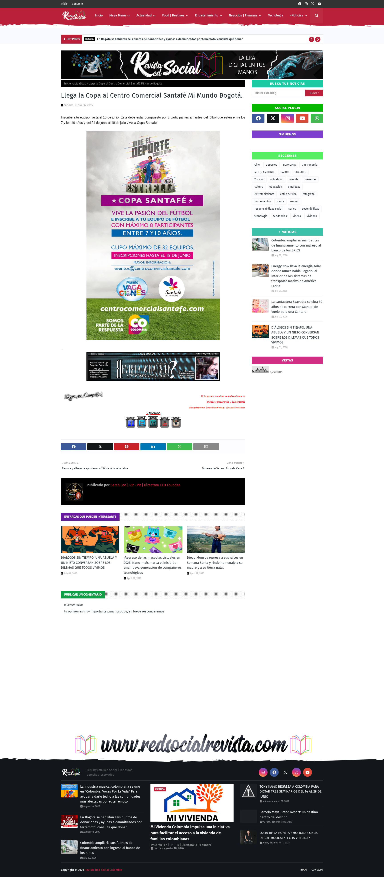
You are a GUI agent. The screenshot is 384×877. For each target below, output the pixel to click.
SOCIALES (300, 172)
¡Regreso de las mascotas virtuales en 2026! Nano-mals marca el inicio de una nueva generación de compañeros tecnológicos (153, 565)
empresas (294, 186)
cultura (258, 186)
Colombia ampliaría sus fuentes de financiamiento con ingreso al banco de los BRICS (296, 245)
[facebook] (299, 4)
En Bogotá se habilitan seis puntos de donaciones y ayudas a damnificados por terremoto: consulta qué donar (170, 39)
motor (280, 201)
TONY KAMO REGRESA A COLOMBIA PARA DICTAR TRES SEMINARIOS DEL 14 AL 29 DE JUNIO (291, 792)
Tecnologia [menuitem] (275, 15)
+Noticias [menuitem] (296, 15)
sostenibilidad (310, 208)
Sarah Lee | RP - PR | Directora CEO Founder (145, 485)
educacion (275, 186)
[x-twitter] (312, 4)
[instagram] (306, 4)
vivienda (312, 216)
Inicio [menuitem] (99, 15)
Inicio (64, 3)
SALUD (285, 172)
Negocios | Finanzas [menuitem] (243, 15)
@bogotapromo (196, 407)
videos (297, 216)
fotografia (309, 194)
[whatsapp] (317, 118)
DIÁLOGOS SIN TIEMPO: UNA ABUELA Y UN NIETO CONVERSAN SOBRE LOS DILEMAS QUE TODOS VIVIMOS (89, 563)
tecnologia (260, 216)
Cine (257, 164)
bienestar (310, 179)
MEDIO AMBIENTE (264, 172)
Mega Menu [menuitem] (117, 15)
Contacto (77, 3)
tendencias (280, 216)
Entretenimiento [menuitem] (206, 15)
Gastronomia (310, 164)
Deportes (271, 164)
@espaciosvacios (235, 407)
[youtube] (319, 4)
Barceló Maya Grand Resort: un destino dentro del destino (289, 814)
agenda (293, 179)
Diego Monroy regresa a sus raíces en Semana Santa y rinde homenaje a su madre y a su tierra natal (215, 563)
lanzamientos (262, 201)
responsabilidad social (268, 208)
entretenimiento (264, 194)
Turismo (259, 179)
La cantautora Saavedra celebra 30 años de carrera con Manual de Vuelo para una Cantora (296, 307)
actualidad (79, 83)
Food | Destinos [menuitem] (173, 15)
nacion (294, 201)
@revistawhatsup (215, 407)
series (292, 208)
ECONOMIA (289, 164)
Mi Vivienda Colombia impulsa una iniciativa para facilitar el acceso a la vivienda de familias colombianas (190, 833)
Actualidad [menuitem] (144, 15)
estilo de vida (288, 194)
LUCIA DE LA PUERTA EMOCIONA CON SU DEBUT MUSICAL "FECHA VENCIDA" (289, 835)
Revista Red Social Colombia (103, 869)
